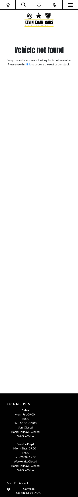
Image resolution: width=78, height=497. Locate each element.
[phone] (54, 5)
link (28, 64)
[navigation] (70, 4)
